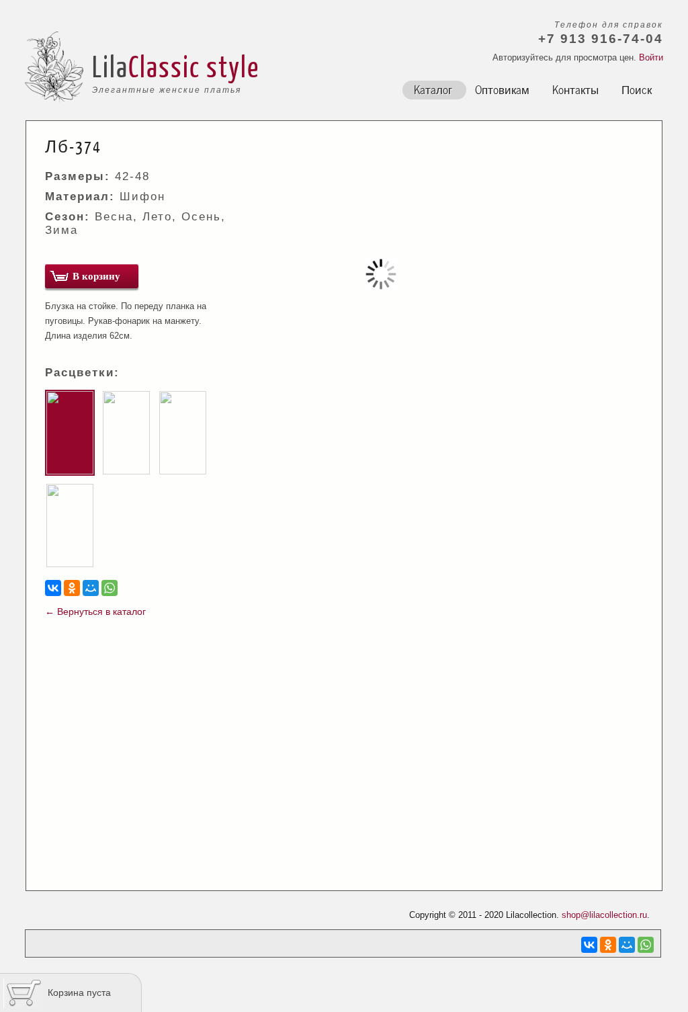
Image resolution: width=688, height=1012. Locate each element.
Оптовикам (502, 89)
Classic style (193, 65)
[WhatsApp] (109, 588)
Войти (651, 57)
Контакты (575, 89)
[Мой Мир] (91, 588)
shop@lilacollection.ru (604, 915)
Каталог (433, 89)
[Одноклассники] (72, 588)
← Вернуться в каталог (95, 611)
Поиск (636, 89)
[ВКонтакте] (53, 588)
